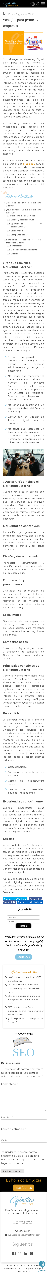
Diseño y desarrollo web (23, 220)
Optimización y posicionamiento (26, 225)
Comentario (9, 1084)
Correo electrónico (13, 1129)
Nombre (7, 1117)
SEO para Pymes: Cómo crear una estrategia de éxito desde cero (24, 988)
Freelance (29, 164)
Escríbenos (23, 957)
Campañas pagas (19, 235)
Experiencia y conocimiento (24, 250)
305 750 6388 (23, 1231)
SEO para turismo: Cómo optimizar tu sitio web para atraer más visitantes (26, 1011)
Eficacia (14, 254)
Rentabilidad (16, 246)
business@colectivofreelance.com (24, 1235)
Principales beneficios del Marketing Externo (23, 241)
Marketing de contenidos (22, 216)
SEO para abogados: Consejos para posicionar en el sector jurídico (24, 1000)
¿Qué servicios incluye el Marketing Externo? (23, 211)
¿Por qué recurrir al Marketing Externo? (23, 204)
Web (4, 1140)
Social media (17, 231)
